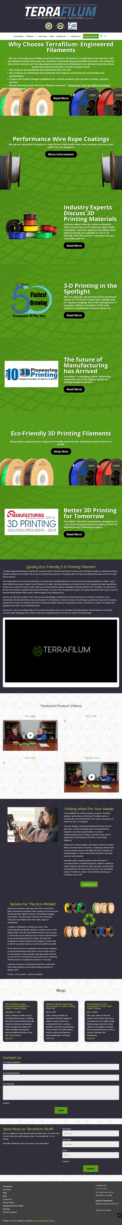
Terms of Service (10, 1212)
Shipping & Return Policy (13, 1205)
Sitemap (6, 1209)
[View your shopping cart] (101, 36)
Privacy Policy (8, 1202)
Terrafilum (13, 1221)
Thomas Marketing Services (44, 1221)
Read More (61, 98)
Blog (5, 1196)
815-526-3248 (101, 1188)
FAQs (5, 1193)
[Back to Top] (119, 1215)
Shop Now (61, 451)
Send (61, 1110)
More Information (61, 154)
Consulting (7, 1186)
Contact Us (89, 884)
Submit (90, 1168)
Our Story (7, 1189)
